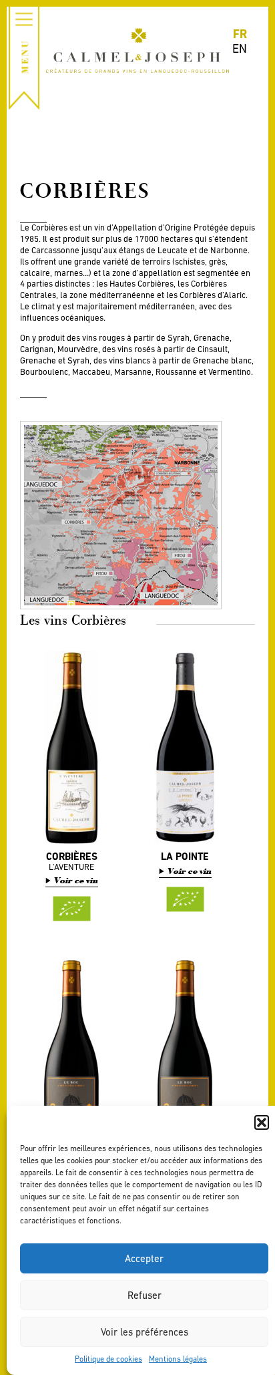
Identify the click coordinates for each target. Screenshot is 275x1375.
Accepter (144, 1258)
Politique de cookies (108, 1359)
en (239, 48)
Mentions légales (178, 1359)
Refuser (144, 1295)
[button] (261, 1122)
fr (240, 34)
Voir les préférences (144, 1332)
